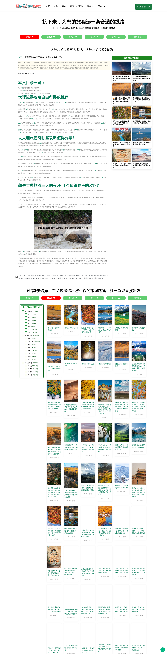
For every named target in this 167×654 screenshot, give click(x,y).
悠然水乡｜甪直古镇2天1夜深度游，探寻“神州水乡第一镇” (54, 650)
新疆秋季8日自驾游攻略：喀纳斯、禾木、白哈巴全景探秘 (122, 144)
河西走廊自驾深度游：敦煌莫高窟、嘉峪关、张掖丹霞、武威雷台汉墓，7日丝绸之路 (138, 492)
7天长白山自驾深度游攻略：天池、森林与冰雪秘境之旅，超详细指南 (122, 122)
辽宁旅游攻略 (70, 278)
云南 (19, 102)
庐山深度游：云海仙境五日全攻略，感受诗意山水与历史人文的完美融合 (87, 533)
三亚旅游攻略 (32, 275)
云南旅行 (78, 275)
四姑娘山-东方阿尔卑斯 (70, 364)
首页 (47, 6)
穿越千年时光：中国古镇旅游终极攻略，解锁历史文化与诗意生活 (104, 448)
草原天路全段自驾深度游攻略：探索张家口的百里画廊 (104, 570)
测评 (72, 6)
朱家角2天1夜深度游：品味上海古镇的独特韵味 (138, 609)
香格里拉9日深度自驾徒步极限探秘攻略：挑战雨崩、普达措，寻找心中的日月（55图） (104, 409)
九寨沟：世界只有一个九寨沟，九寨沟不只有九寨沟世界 (87, 330)
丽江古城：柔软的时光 (138, 329)
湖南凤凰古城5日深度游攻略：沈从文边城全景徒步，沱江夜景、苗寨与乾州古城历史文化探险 (54, 492)
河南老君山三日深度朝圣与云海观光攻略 (121, 487)
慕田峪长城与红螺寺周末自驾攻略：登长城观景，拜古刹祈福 (71, 612)
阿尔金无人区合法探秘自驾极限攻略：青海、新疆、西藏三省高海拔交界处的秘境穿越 (121, 406)
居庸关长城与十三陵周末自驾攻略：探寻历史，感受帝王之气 (121, 570)
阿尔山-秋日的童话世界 (121, 365)
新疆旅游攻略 (95, 275)
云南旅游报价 (63, 275)
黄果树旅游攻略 (88, 278)
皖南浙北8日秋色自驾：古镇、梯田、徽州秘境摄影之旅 (121, 531)
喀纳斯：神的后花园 (71, 328)
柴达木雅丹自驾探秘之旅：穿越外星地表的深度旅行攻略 (141, 165)
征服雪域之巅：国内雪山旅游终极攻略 (138, 446)
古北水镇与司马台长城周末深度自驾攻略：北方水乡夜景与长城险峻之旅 (87, 610)
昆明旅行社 (36, 278)
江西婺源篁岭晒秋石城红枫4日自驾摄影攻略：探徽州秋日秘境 (71, 408)
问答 (89, 6)
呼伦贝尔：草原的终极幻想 (54, 329)
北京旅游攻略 (86, 275)
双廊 (95, 164)
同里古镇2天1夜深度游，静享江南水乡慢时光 (71, 648)
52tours (24, 275)
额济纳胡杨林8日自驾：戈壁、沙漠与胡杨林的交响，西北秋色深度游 (104, 532)
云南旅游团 (54, 275)
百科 (80, 6)
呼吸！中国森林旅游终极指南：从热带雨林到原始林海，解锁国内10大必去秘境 (54, 451)
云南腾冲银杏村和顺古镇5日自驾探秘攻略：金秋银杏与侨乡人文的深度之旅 (87, 405)
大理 (21, 88)
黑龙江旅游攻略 (98, 278)
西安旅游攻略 (53, 278)
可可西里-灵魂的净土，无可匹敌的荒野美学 (54, 368)
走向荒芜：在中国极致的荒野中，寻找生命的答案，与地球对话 (87, 448)
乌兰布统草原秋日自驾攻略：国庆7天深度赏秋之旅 (138, 648)
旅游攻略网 (102, 275)
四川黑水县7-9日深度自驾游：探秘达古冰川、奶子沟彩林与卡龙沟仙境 (54, 532)
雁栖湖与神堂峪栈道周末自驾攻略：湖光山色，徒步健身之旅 (54, 609)
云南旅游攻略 (71, 275)
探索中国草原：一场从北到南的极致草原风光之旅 (121, 447)
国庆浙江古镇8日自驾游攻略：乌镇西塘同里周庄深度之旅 (141, 99)
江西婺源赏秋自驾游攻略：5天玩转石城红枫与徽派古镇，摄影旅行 (138, 571)
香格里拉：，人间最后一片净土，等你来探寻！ (104, 330)
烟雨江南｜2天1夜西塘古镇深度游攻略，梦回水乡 (88, 650)
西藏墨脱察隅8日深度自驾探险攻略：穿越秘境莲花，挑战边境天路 (138, 367)
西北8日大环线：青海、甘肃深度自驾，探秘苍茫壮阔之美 (122, 165)
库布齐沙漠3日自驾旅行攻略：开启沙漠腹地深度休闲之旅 (121, 78)
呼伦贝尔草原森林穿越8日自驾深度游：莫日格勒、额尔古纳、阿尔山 (71, 571)
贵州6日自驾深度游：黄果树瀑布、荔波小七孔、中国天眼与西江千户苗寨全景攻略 (104, 490)
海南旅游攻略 (44, 278)
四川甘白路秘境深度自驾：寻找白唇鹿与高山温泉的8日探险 (142, 78)
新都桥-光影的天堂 (88, 364)
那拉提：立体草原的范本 (121, 329)
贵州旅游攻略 (62, 278)
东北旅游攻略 (41, 275)
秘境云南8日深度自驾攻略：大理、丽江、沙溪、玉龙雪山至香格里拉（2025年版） (138, 406)
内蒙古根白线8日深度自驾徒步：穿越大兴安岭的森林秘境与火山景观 (71, 494)
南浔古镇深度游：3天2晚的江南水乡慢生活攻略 (121, 648)
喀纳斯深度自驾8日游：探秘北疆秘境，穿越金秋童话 (71, 531)
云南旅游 (48, 275)
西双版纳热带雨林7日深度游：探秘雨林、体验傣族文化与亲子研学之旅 (104, 610)
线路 (56, 6)
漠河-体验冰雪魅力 (105, 364)
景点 (64, 6)
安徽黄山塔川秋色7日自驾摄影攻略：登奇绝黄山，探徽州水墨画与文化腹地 (54, 405)
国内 (100, 6)
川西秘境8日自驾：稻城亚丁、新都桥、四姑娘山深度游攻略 (138, 531)
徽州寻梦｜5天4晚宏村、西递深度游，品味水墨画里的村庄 (121, 609)
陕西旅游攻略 (79, 278)
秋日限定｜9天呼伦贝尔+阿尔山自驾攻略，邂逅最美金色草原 (104, 648)
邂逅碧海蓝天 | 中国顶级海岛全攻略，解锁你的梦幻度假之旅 (71, 447)
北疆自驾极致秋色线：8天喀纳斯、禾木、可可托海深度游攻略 (87, 572)
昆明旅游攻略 (28, 278)
